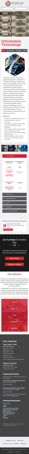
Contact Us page (14, 395)
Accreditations (11, 451)
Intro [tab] (3, 50)
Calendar (16, 443)
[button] (14, 156)
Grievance (5, 415)
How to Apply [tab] (18, 50)
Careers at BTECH (11, 440)
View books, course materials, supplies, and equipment (9, 188)
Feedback (23, 443)
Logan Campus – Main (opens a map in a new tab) (14, 380)
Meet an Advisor (14, 258)
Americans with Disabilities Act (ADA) (11, 408)
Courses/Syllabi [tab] (10, 50)
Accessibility (5, 417)
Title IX (4, 416)
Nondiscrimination (7, 410)
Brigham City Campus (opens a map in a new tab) (14, 387)
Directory (20, 440)
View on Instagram (8, 229)
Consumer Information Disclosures (10, 409)
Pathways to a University (14, 264)
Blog (10, 443)
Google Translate (6, 403)
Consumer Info (18, 451)
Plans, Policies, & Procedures (9, 412)
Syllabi (5, 443)
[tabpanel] (14, 97)
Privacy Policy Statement (8, 413)
